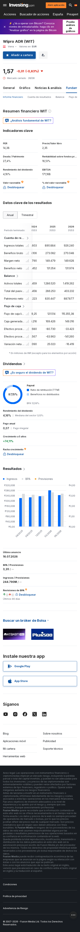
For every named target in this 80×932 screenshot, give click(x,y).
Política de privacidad (15, 896)
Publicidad (49, 741)
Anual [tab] (10, 215)
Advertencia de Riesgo (15, 908)
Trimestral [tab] (27, 215)
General (9, 88)
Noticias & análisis (48, 88)
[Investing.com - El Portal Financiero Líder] (21, 5)
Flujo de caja (12, 306)
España (58, 14)
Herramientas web (14, 756)
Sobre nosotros (52, 733)
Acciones (10, 14)
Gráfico (24, 88)
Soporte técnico (53, 748)
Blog (6, 733)
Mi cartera (9, 748)
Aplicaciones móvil (14, 741)
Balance (60, 97)
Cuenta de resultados (39, 97)
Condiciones (10, 884)
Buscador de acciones (34, 14)
